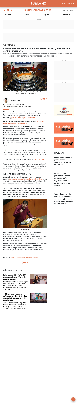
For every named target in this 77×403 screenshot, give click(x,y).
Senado (13, 257)
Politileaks (66, 14)
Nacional (7, 14)
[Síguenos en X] (11, 10)
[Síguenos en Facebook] (8, 10)
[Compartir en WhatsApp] (41, 98)
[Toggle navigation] (4, 3)
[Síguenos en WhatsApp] (4, 10)
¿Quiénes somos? (68, 10)
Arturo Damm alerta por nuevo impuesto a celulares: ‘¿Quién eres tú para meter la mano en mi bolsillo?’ (63, 199)
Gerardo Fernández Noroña (24, 257)
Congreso (45, 14)
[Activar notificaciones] (73, 399)
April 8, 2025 (39, 159)
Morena (35, 257)
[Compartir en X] (47, 98)
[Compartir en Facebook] (44, 98)
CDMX (26, 14)
